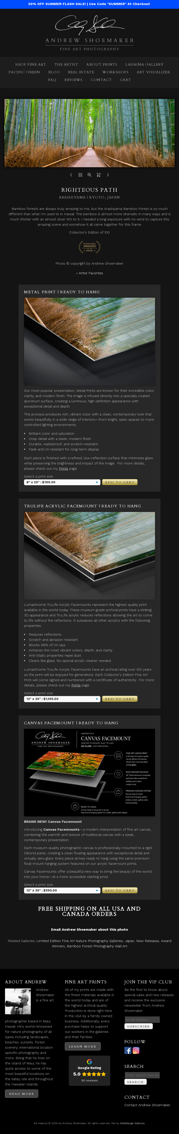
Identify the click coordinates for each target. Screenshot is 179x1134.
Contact (101, 79)
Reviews (74, 79)
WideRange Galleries (132, 1123)
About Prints (101, 64)
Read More (21, 1094)
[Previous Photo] (71, 176)
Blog (54, 72)
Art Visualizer (153, 72)
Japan (129, 941)
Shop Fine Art (30, 64)
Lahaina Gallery (145, 64)
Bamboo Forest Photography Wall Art (97, 946)
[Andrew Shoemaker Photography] (89, 48)
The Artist (66, 64)
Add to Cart (120, 482)
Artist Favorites (91, 273)
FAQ (52, 79)
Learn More (82, 1046)
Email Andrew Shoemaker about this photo (89, 929)
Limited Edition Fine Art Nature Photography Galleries (79, 941)
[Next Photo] (107, 176)
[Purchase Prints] (98, 176)
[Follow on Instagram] (136, 1051)
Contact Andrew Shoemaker (147, 1105)
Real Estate (81, 72)
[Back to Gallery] (80, 176)
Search (135, 1082)
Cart (125, 79)
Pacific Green (24, 72)
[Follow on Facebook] (127, 1051)
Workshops (115, 72)
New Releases (147, 941)
